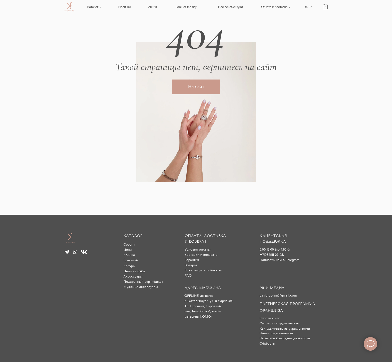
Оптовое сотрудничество (279, 323)
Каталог (92, 7)
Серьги (129, 244)
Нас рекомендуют (230, 7)
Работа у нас (270, 318)
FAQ (188, 276)
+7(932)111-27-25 (271, 255)
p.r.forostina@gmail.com (278, 295)
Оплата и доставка (274, 7)
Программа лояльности (203, 270)
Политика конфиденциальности (285, 338)
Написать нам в (273, 260)
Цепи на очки (134, 271)
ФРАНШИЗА (271, 310)
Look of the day (186, 7)
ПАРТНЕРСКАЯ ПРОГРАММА (287, 304)
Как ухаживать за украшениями (285, 329)
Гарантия (192, 260)
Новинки (124, 7)
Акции (152, 7)
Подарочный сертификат (143, 282)
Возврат (191, 265)
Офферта (267, 343)
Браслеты (131, 260)
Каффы (129, 266)
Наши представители (276, 333)
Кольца (129, 255)
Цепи (127, 250)
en (307, 10)
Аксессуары (132, 276)
